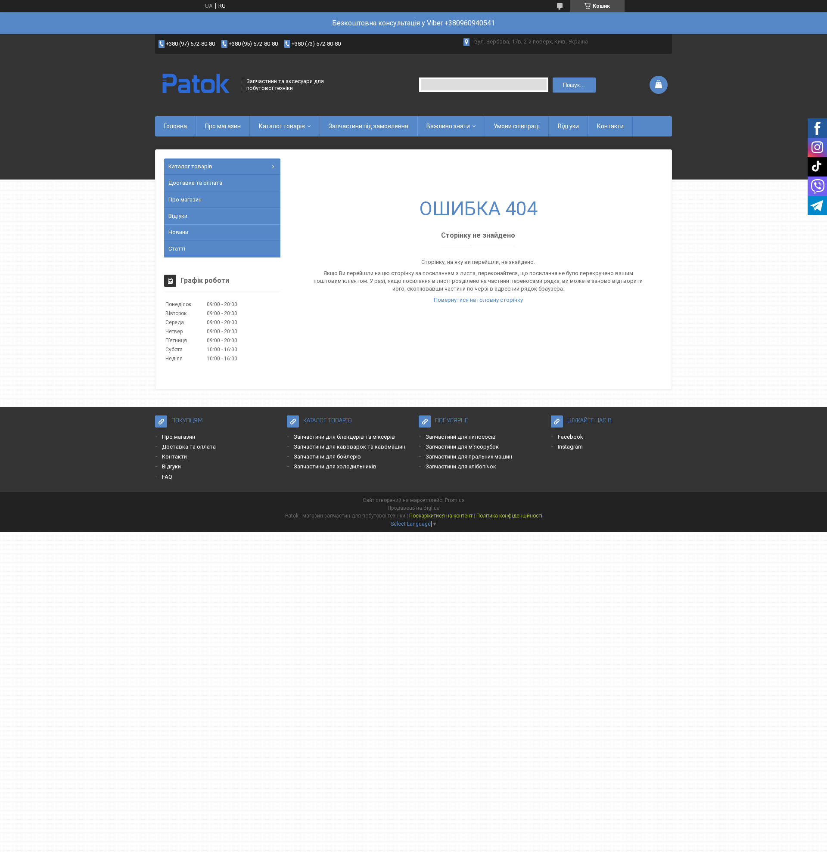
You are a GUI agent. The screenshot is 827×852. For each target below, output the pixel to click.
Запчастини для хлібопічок (461, 466)
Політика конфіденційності (509, 516)
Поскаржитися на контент (441, 516)
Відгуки (568, 126)
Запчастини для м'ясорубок (462, 446)
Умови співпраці (517, 126)
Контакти (610, 126)
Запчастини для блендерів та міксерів (344, 437)
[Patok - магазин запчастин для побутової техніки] (195, 84)
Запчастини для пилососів (461, 437)
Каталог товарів (282, 126)
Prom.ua (455, 500)
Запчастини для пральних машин (469, 456)
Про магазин (223, 126)
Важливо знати (448, 126)
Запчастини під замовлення (368, 126)
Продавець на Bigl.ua (414, 508)
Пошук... (574, 85)
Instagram (570, 446)
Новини (178, 232)
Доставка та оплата (195, 183)
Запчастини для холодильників (335, 466)
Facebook (570, 437)
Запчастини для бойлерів (327, 456)
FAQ (167, 477)
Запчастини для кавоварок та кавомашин (349, 446)
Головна (175, 126)
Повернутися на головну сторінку (478, 300)
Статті (176, 248)
